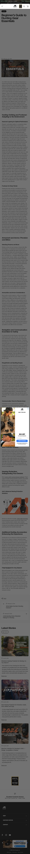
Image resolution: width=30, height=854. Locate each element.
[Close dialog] (28, 408)
